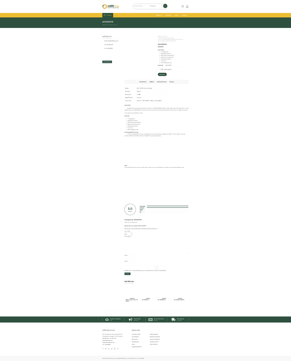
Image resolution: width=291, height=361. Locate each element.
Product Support (154, 334)
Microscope (109, 25)
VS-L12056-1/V (145, 299)
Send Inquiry (162, 74)
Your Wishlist (135, 336)
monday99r (108, 344)
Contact (184, 15)
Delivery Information (155, 336)
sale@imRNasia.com (107, 340)
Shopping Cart (135, 341)
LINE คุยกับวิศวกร (107, 62)
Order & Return (154, 344)
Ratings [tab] (172, 81)
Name (126, 255)
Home (133, 344)
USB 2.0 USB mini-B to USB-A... (132, 300)
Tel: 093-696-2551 (108, 44)
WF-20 (171, 40)
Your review (128, 236)
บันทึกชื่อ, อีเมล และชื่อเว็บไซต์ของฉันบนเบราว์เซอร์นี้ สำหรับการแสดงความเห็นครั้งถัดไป (145, 270)
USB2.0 (167, 40)
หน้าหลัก (104, 25)
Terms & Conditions (155, 339)
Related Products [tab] (162, 81)
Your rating (127, 231)
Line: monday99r (108, 48)
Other (172, 37)
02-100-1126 (113, 338)
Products (109, 15)
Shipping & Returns (137, 346)
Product (159, 15)
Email (126, 261)
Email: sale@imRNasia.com (111, 41)
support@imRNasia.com (108, 342)
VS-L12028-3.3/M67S (179, 299)
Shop (176, 15)
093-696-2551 (105, 338)
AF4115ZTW (167, 39)
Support (168, 15)
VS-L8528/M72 (161, 299)
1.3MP (163, 39)
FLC (165, 40)
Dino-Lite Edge (161, 40)
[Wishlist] (182, 6)
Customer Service (154, 341)
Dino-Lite (115, 25)
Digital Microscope (175, 39)
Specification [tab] (142, 81)
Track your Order (136, 334)
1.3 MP (138, 94)
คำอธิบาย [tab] (152, 81)
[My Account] (187, 6)
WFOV (174, 40)
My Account (135, 339)
